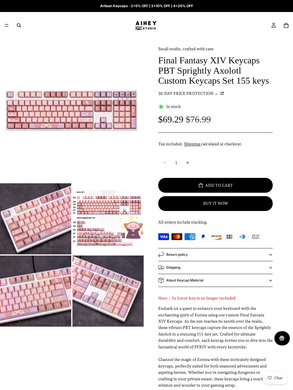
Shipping (192, 144)
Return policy (177, 254)
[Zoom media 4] (35, 291)
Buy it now (215, 203)
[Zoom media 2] (35, 218)
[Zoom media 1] (72, 110)
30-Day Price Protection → (188, 93)
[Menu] (6, 25)
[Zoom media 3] (108, 218)
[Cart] (286, 25)
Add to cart (219, 185)
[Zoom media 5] (108, 291)
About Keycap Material (184, 280)
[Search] (19, 25)
